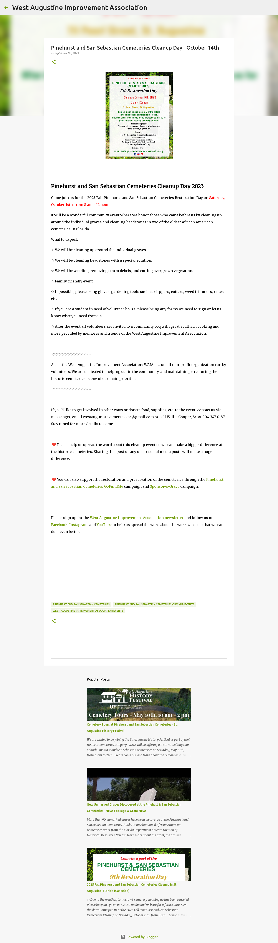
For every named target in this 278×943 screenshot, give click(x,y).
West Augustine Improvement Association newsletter (137, 518)
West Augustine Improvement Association (79, 7)
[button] (53, 62)
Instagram (78, 524)
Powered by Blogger (142, 937)
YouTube (104, 524)
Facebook (59, 524)
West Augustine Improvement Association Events (88, 610)
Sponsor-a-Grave (164, 486)
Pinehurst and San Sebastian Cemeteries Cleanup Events (154, 604)
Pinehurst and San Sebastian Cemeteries (81, 604)
